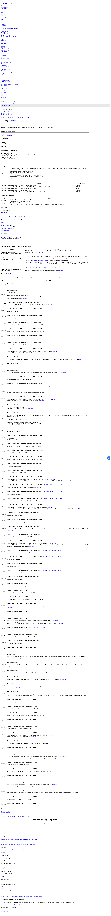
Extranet (3, 914)
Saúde (2, 39)
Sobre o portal (4, 910)
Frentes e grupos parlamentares (8, 59)
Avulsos (2, 222)
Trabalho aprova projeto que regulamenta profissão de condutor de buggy (18, 844)
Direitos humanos (5, 31)
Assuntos (3, 24)
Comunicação (4, 74)
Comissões (3, 65)
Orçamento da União (6, 69)
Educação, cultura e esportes (7, 33)
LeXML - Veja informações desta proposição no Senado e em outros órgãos (24, 896)
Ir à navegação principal (6, 3)
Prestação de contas (5, 87)
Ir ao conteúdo (4, 1)
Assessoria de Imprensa (6, 81)
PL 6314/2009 (6, 105)
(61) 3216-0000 (18, 906)
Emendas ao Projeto (5, 225)
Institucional (3, 43)
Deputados (3, 55)
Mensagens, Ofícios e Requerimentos (9, 237)
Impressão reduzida (5, 112)
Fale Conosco (4, 8)
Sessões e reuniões (5, 66)
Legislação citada (5, 230)
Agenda (2, 44)
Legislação (3, 70)
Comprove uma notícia (6, 82)
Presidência (3, 47)
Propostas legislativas (6, 62)
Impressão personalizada (6, 114)
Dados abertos (4, 88)
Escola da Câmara (5, 50)
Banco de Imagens (5, 80)
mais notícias (4, 852)
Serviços (3, 46)
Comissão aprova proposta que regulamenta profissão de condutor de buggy (19, 849)
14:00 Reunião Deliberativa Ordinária (39, 267)
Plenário (3, 63)
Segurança (3, 40)
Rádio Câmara (4, 77)
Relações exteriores (5, 38)
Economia (3, 32)
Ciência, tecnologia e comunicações (9, 28)
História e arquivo (5, 53)
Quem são (3, 57)
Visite (2, 54)
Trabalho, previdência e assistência (9, 42)
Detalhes (3, 867)
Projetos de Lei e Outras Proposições (25, 103)
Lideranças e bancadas (6, 58)
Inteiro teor (13, 120)
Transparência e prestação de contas (9, 84)
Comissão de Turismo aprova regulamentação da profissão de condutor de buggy (20, 839)
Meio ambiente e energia (6, 35)
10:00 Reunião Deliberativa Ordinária (39, 255)
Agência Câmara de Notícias (7, 76)
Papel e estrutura (4, 51)
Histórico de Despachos (6, 228)
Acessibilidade (4, 7)
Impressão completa (5, 113)
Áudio (2, 866)
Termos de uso (4, 911)
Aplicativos (3, 912)
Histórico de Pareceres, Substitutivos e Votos (11, 232)
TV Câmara (3, 78)
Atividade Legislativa (6, 61)
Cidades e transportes (6, 27)
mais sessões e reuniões (6, 890)
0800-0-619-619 (13, 904)
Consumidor (3, 29)
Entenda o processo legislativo (8, 72)
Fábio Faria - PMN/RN (6, 135)
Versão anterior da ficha (23, 117)
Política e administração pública (8, 36)
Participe (3, 73)
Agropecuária (4, 25)
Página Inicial (3, 103)
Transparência (4, 85)
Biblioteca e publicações (6, 48)
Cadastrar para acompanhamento (9, 117)
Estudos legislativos (5, 68)
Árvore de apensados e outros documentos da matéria (13, 216)
